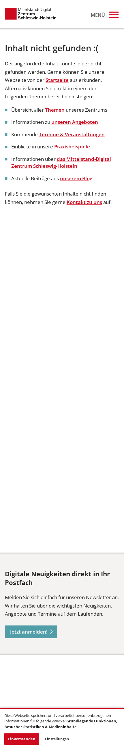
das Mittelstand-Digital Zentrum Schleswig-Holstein (61, 162)
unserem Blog (76, 178)
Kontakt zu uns (84, 202)
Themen (55, 109)
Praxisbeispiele (72, 146)
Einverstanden (21, 738)
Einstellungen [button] (57, 738)
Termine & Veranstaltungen (72, 134)
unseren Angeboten (74, 122)
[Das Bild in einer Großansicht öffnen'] (26, 686)
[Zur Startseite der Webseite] (30, 14)
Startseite (57, 80)
